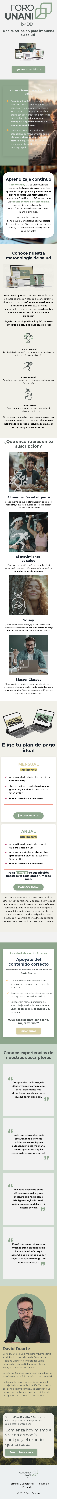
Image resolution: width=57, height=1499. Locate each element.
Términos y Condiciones (22, 1484)
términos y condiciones (17, 901)
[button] (28, 814)
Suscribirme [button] (28, 1031)
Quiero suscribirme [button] (28, 69)
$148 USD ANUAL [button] (29, 887)
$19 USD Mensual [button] (28, 815)
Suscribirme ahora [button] (21, 1452)
